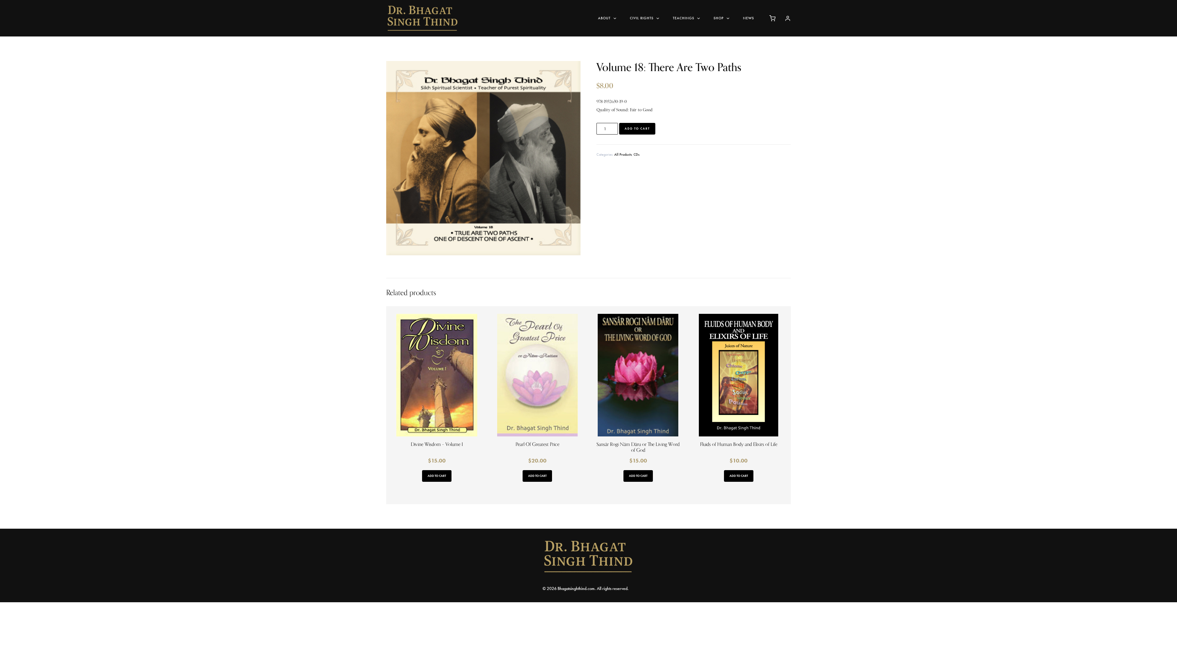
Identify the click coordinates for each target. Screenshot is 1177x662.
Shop (719, 18)
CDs (636, 154)
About (604, 18)
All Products (623, 154)
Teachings (683, 18)
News (748, 18)
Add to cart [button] (437, 476)
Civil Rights (641, 18)
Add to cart (637, 129)
